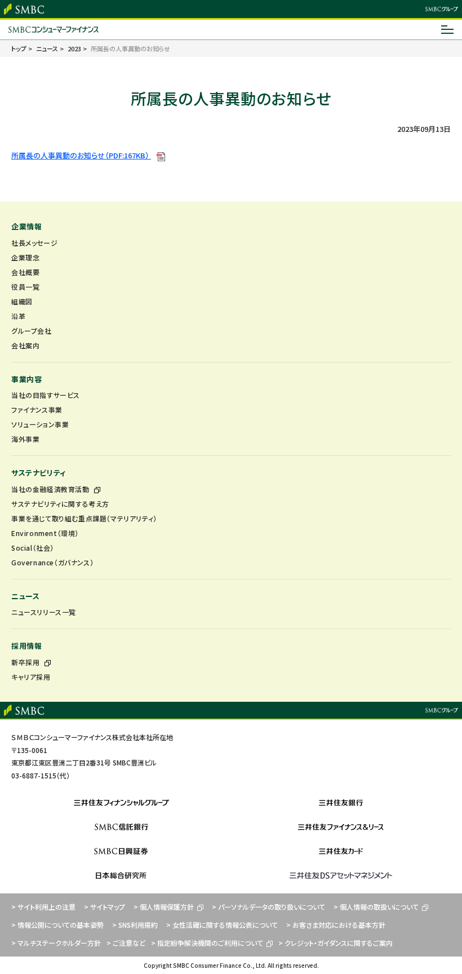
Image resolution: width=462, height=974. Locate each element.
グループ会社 (31, 330)
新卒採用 (26, 662)
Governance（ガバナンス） (52, 562)
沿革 (18, 316)
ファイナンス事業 (37, 409)
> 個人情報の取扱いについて (376, 906)
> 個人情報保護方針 (164, 906)
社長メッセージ (34, 242)
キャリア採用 (31, 676)
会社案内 (25, 345)
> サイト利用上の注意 (43, 906)
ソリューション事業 (40, 424)
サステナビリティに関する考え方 (60, 503)
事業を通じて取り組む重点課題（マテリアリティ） (84, 518)
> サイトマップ (104, 906)
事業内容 (26, 379)
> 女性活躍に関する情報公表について (222, 924)
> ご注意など (125, 943)
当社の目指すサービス (45, 395)
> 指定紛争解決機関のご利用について (207, 943)
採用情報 (26, 645)
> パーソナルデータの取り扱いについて (268, 906)
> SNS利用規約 (135, 924)
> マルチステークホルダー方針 (56, 943)
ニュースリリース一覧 (43, 612)
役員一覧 (25, 286)
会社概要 (25, 272)
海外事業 (25, 439)
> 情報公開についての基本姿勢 (57, 924)
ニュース (25, 596)
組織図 (22, 301)
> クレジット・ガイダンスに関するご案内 (335, 943)
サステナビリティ (38, 472)
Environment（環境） (45, 533)
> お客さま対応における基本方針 (335, 924)
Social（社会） (32, 547)
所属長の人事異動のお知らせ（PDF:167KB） (81, 155)
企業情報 (26, 226)
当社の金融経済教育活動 (51, 489)
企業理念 (25, 257)
